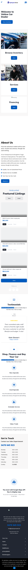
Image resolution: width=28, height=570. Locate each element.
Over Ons (5, 538)
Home (4, 541)
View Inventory (7, 22)
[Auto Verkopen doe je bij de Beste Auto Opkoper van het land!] (14, 2)
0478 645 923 (8, 445)
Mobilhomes (5, 548)
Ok (14, 567)
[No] (26, 564)
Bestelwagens (6, 554)
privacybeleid (6, 551)
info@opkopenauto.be (14, 528)
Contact (4, 544)
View (14, 58)
